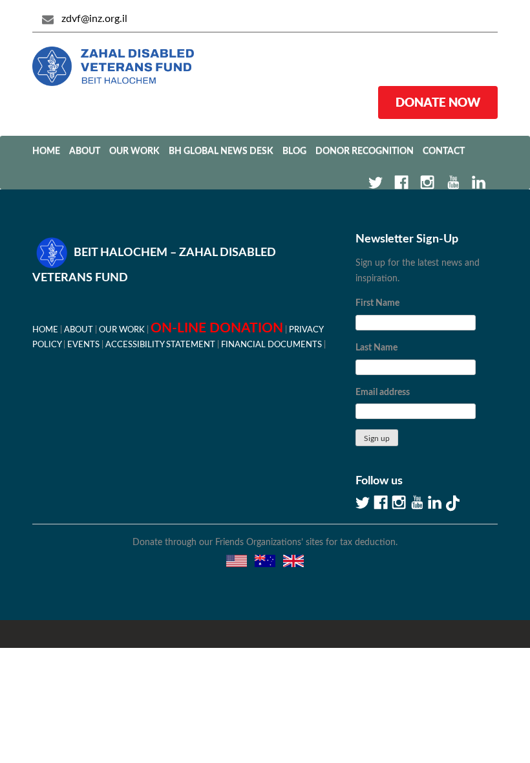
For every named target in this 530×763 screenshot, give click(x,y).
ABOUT (84, 151)
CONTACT (444, 151)
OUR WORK (134, 151)
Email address (382, 392)
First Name (377, 303)
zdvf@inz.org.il (94, 19)
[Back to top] (475, 708)
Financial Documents (271, 344)
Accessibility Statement (160, 344)
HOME (45, 329)
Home (46, 151)
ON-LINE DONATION (217, 328)
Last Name (376, 347)
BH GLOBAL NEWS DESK (221, 151)
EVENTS (83, 344)
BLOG (294, 151)
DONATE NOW (438, 102)
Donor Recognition (364, 151)
